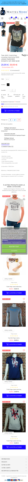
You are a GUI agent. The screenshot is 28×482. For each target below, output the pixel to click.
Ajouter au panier (13, 111)
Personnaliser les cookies (18, 242)
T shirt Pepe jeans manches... (14, 286)
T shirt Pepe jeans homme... (14, 389)
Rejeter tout (14, 247)
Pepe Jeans (14, 282)
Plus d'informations (7, 242)
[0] (25, 18)
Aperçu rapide (8, 227)
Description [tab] (5, 143)
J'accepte (14, 251)
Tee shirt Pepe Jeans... (14, 338)
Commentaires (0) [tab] (7, 146)
